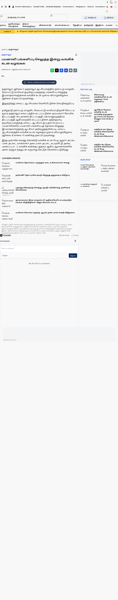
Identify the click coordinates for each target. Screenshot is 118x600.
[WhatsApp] (115, 6)
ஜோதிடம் (77, 25)
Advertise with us (87, 84)
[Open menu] (2, 7)
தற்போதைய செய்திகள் (14, 25)
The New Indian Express (23, 7)
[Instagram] (115, 2)
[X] (107, 6)
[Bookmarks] (9, 7)
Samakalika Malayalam (53, 7)
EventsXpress (100, 7)
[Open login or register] (13, 7)
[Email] (70, 70)
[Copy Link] (75, 70)
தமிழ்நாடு (88, 25)
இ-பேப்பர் (110, 17)
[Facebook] (107, 2)
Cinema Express (68, 7)
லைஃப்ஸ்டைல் (62, 25)
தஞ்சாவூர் (6, 55)
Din (2, 76)
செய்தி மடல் (92, 17)
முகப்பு (3, 25)
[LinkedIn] (66, 70)
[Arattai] (111, 2)
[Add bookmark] (76, 55)
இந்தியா (99, 25)
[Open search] (6, 7)
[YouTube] (111, 6)
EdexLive (90, 7)
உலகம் (109, 25)
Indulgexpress (81, 7)
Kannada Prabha (39, 7)
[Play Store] (107, 11)
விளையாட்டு (45, 25)
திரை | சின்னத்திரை (28, 25)
